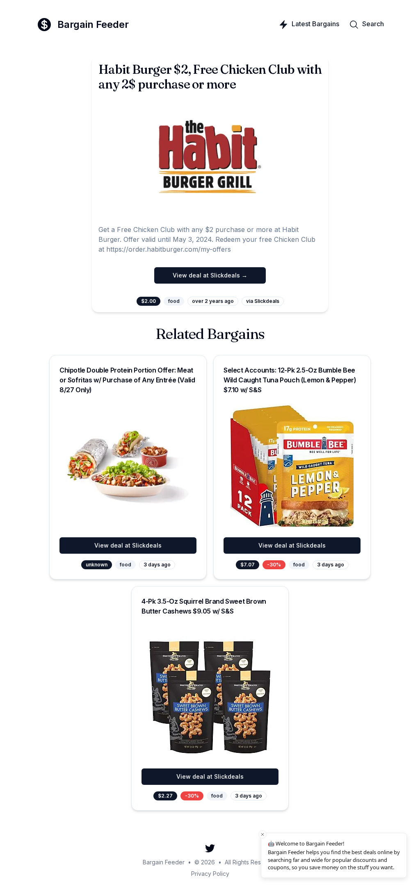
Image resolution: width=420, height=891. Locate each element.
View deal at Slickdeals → (210, 275)
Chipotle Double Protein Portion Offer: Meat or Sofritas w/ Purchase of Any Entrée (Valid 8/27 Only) (127, 380)
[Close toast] (262, 834)
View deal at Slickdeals (128, 545)
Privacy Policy (210, 873)
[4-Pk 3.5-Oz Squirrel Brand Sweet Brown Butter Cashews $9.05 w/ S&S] (210, 697)
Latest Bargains (315, 24)
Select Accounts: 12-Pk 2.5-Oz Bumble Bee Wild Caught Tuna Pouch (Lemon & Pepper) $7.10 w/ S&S (290, 380)
